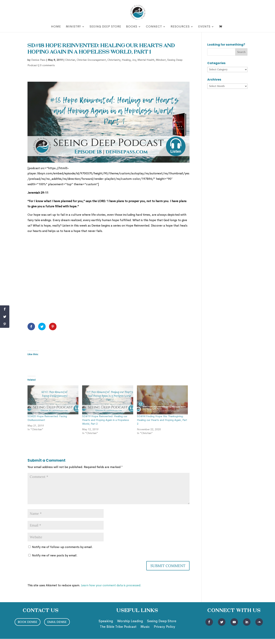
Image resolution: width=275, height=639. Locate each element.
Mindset (161, 59)
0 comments (47, 65)
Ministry (73, 26)
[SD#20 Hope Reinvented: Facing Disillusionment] (53, 400)
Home (56, 26)
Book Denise (27, 622)
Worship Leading (130, 621)
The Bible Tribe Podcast (118, 627)
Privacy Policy (164, 627)
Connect (154, 26)
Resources (180, 26)
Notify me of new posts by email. (54, 555)
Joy (134, 59)
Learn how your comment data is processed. (111, 585)
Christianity (113, 59)
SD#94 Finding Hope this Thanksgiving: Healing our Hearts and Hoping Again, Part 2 (162, 420)
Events (204, 26)
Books (131, 26)
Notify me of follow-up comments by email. (62, 547)
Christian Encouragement (91, 59)
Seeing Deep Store (105, 26)
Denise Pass (38, 59)
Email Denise (57, 622)
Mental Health (146, 59)
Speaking (106, 621)
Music (145, 627)
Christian (70, 59)
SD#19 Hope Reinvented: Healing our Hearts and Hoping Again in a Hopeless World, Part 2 (105, 420)
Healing (126, 59)
